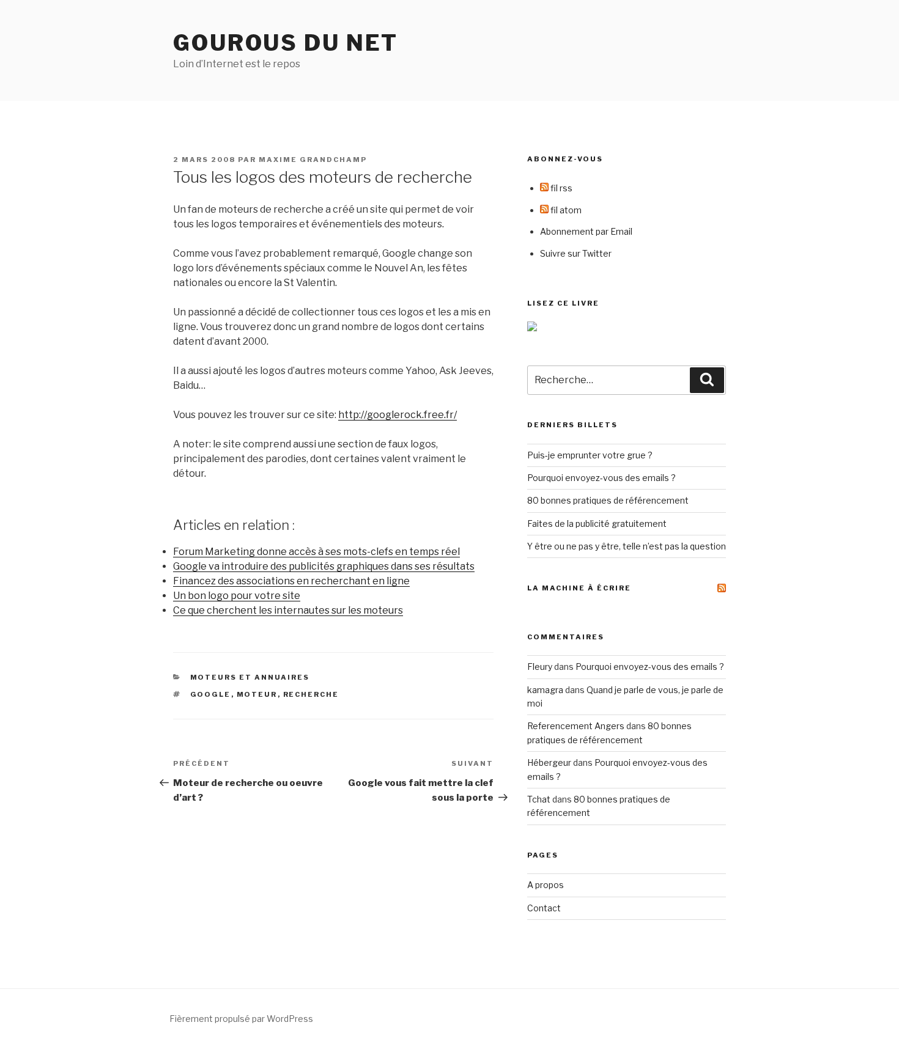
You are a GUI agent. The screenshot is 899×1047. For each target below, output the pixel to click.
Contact (544, 908)
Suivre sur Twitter (576, 253)
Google (210, 694)
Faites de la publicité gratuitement (597, 523)
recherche (311, 694)
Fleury (539, 666)
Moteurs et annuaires (250, 677)
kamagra (545, 690)
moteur (257, 694)
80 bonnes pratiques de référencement (608, 500)
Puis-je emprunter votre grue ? (590, 455)
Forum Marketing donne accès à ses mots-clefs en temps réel (316, 551)
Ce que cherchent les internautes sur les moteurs (288, 610)
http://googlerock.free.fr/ (397, 415)
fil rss (560, 188)
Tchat (538, 799)
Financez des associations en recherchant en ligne (291, 581)
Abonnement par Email (586, 231)
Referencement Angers (575, 726)
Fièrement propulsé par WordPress (241, 1018)
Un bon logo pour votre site (236, 595)
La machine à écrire (579, 588)
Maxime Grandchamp (313, 159)
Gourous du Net (285, 42)
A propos (545, 885)
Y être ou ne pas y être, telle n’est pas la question (626, 546)
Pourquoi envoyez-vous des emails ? (601, 477)
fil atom (565, 210)
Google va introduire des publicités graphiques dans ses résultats (324, 566)
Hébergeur (549, 762)
